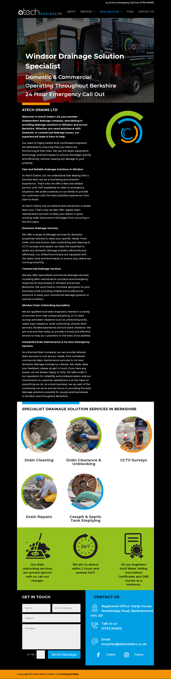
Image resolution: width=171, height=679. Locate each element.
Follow (111, 654)
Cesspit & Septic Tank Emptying (85, 519)
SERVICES (86, 11)
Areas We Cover (109, 11)
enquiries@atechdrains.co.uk (124, 644)
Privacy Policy (70, 674)
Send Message (64, 655)
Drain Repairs (39, 517)
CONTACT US (146, 11)
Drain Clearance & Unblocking (83, 462)
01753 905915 (111, 628)
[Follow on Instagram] (126, 655)
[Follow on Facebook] (98, 655)
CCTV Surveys (133, 460)
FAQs (130, 11)
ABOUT (71, 11)
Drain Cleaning (39, 460)
